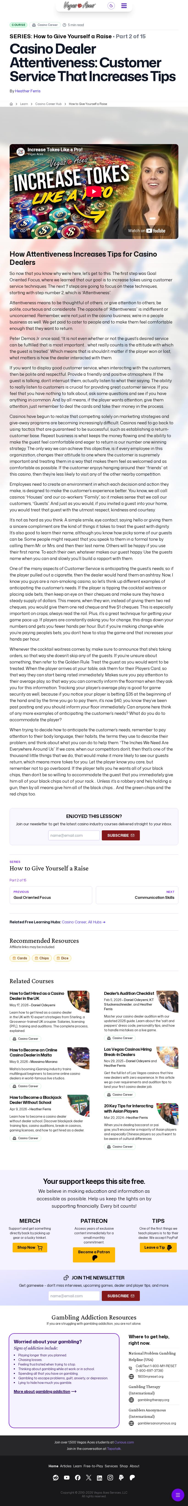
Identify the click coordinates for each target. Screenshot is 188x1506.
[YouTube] (66, 1477)
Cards (22, 958)
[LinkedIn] (99, 1478)
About (134, 1466)
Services (111, 1466)
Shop (124, 1466)
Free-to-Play (93, 1466)
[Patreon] (132, 1477)
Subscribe (118, 835)
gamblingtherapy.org (153, 1400)
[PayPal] (121, 1477)
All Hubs (96, 921)
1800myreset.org (150, 1376)
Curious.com (124, 1442)
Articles (66, 1466)
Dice (64, 958)
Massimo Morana (43, 1061)
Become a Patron (94, 1251)
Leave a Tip (154, 1247)
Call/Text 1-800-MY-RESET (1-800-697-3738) (156, 1368)
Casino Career (48, 25)
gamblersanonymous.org (157, 1423)
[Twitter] (88, 1477)
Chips (44, 958)
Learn (77, 1466)
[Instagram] (110, 1477)
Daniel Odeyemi (43, 1005)
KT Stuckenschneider (129, 1002)
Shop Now (26, 1247)
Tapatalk (114, 1448)
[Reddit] (55, 1477)
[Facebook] (77, 1477)
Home (53, 1466)
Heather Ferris (28, 90)
